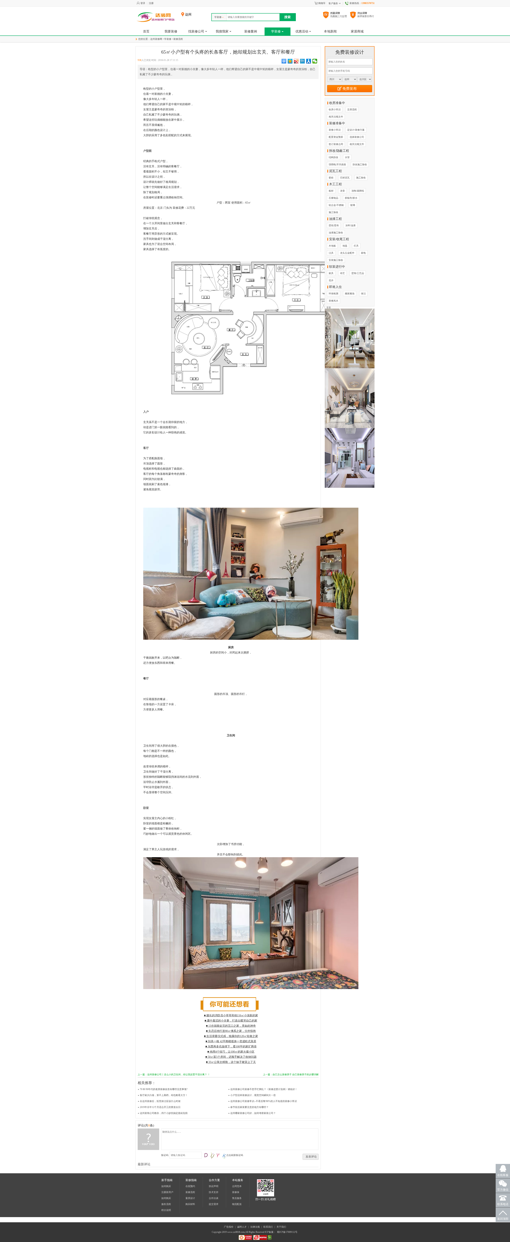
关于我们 (281, 1226)
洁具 (331, 253)
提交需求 (213, 1204)
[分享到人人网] (308, 61)
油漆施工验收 (336, 232)
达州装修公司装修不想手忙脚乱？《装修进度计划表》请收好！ (263, 1089)
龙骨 (342, 190)
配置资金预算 (336, 137)
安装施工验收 (336, 260)
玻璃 (352, 205)
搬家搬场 (349, 293)
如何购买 (166, 1186)
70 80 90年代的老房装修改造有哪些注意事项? (163, 1089)
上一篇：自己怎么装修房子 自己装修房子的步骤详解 (291, 1074)
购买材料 (190, 1204)
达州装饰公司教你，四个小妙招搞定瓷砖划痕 (164, 1113)
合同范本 (237, 1186)
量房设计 (190, 1198)
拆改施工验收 (360, 164)
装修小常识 (335, 129)
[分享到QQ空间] (290, 61)
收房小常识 (335, 109)
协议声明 (213, 1186)
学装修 (218, 17)
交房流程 (352, 109)
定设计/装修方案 (356, 129)
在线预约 (190, 1186)
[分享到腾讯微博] (302, 61)
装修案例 (250, 31)
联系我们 (268, 1226)
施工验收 (361, 177)
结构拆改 (333, 157)
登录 (142, 3)
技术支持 (213, 1192)
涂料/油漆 (350, 225)
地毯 (344, 245)
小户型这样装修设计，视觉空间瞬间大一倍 (253, 1095)
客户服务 (333, 3)
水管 (347, 157)
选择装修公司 (357, 137)
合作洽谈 (213, 1198)
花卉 (331, 280)
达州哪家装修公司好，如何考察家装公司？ (253, 1113)
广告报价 (228, 1226)
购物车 (322, 3)
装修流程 (178, 39)
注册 (151, 3)
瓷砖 (331, 177)
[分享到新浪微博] (296, 61)
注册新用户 (167, 1192)
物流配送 (237, 1204)
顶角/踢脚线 (357, 190)
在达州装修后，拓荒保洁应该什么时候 (160, 1101)
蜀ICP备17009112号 (287, 1232)
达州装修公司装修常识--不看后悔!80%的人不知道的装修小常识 (263, 1101)
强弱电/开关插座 (337, 164)
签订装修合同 (336, 144)
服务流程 (166, 1204)
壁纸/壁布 (334, 225)
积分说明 (166, 1210)
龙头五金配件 (347, 253)
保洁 (363, 293)
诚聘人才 (242, 1226)
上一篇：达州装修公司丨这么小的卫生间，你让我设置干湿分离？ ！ (174, 1074)
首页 (146, 31)
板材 (331, 190)
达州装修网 (156, 39)
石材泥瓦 (345, 177)
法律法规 (255, 1226)
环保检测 (333, 293)
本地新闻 (330, 31)
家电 (363, 253)
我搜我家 (222, 31)
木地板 (332, 245)
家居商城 (357, 31)
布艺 (342, 273)
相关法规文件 (336, 116)
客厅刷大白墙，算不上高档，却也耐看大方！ (164, 1095)
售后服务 (237, 1198)
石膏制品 (333, 198)
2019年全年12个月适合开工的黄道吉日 (160, 1107)
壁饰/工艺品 (357, 273)
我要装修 (171, 31)
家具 (331, 273)
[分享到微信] (314, 61)
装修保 (235, 1192)
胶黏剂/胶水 (351, 198)
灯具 (356, 245)
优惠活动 (301, 31)
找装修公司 (196, 31)
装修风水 (333, 300)
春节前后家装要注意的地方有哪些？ (249, 1107)
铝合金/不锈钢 (336, 205)
